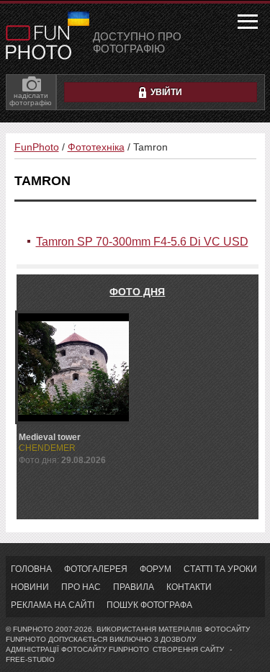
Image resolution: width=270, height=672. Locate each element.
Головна (31, 569)
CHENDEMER (47, 448)
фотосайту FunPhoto (105, 649)
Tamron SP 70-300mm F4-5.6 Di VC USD (142, 242)
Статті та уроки (220, 569)
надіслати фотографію (30, 99)
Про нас (81, 587)
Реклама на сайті (52, 605)
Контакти (189, 587)
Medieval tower (50, 437)
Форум (155, 569)
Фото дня (137, 291)
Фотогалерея (95, 569)
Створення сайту (188, 649)
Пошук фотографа (149, 605)
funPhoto (38, 42)
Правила (133, 587)
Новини (30, 587)
